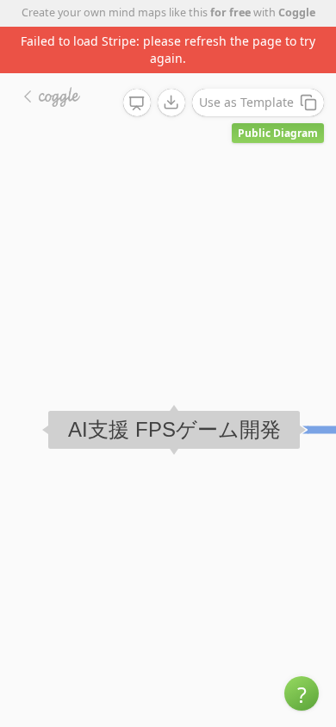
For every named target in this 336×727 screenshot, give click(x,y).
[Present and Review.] (137, 103)
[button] (301, 693)
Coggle (296, 12)
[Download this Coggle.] (171, 102)
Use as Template (246, 102)
